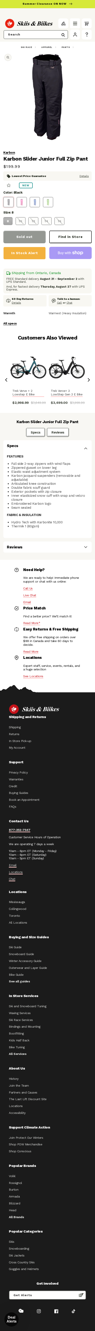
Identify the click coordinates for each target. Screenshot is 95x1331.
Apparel (46, 47)
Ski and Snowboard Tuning (27, 1006)
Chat (69, 302)
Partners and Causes (23, 1092)
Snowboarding (19, 1248)
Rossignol (15, 1183)
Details (84, 176)
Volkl (12, 1176)
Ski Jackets (17, 1255)
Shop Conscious (20, 1151)
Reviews (57, 432)
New (25, 185)
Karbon (9, 153)
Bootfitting (16, 1033)
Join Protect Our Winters (26, 1137)
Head (12, 1210)
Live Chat (29, 595)
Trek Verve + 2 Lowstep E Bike (23, 392)
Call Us (28, 588)
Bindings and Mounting (24, 1026)
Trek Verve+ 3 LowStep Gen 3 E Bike (66, 392)
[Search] (63, 35)
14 (46, 221)
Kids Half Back (19, 1040)
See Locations (33, 676)
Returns (14, 734)
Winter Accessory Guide (25, 961)
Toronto (14, 915)
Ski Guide (15, 947)
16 (59, 221)
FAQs (12, 806)
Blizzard (14, 1203)
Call (59, 302)
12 (33, 221)
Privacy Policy (18, 772)
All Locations (18, 922)
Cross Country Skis (21, 1262)
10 (20, 221)
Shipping (15, 727)
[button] (75, 23)
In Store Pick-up (20, 741)
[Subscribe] (81, 1295)
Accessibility (17, 1113)
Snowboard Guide (21, 954)
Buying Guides (18, 793)
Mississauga (17, 902)
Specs (35, 432)
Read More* (31, 623)
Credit (13, 786)
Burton (13, 1189)
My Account (17, 747)
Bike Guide (16, 974)
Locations (16, 872)
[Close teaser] (20, 1310)
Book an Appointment (24, 799)
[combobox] (36, 34)
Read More (30, 651)
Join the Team (19, 1085)
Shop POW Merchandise (25, 1144)
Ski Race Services (21, 1020)
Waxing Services (20, 1013)
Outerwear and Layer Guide (28, 968)
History (14, 1078)
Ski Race (26, 47)
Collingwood (17, 909)
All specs (10, 323)
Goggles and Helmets (24, 1269)
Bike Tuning (17, 1047)
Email (27, 602)
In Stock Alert (24, 253)
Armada (14, 1196)
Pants (66, 47)
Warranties (16, 779)
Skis (11, 1241)
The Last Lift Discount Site (28, 1099)
